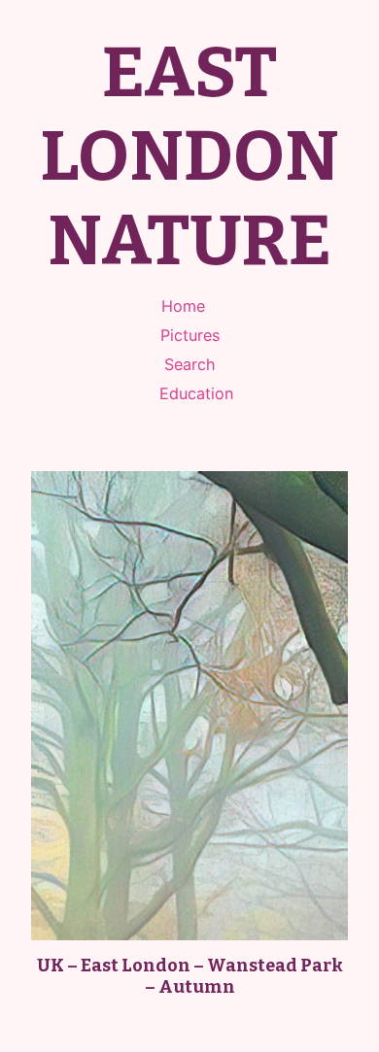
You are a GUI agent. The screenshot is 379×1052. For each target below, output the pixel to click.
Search (190, 364)
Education (196, 393)
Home (183, 306)
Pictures (190, 335)
